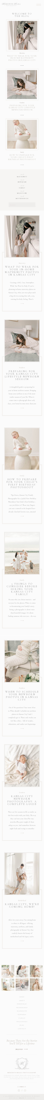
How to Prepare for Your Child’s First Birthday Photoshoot (22, 157)
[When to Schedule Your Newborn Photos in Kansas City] (22, 728)
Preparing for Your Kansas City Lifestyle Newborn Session (22, 107)
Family (22, 152)
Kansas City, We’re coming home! (22, 905)
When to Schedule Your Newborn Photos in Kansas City (22, 695)
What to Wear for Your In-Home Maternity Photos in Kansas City (22, 58)
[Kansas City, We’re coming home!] (22, 941)
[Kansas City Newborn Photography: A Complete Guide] (22, 833)
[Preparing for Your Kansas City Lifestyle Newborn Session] (22, 115)
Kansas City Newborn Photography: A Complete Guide (22, 800)
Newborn (22, 102)
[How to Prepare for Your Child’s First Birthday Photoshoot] (22, 165)
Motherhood (22, 901)
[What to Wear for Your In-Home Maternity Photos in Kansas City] (22, 65)
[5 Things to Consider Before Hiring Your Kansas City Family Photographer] (22, 620)
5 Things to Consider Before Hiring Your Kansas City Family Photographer (22, 590)
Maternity (22, 53)
